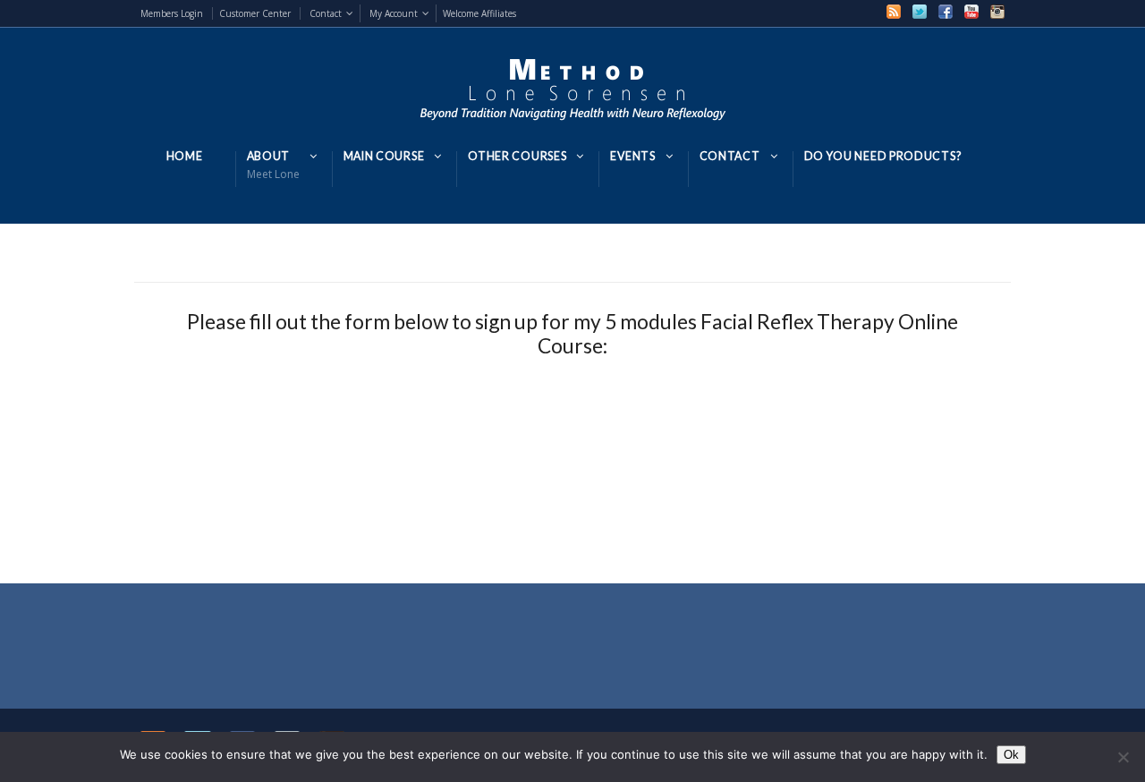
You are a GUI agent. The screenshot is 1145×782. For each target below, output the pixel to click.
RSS (893, 11)
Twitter (919, 11)
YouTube (971, 11)
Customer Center (255, 13)
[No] (1123, 757)
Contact (326, 13)
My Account (393, 13)
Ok (1011, 754)
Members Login (171, 13)
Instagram (997, 11)
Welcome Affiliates (479, 13)
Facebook (945, 11)
